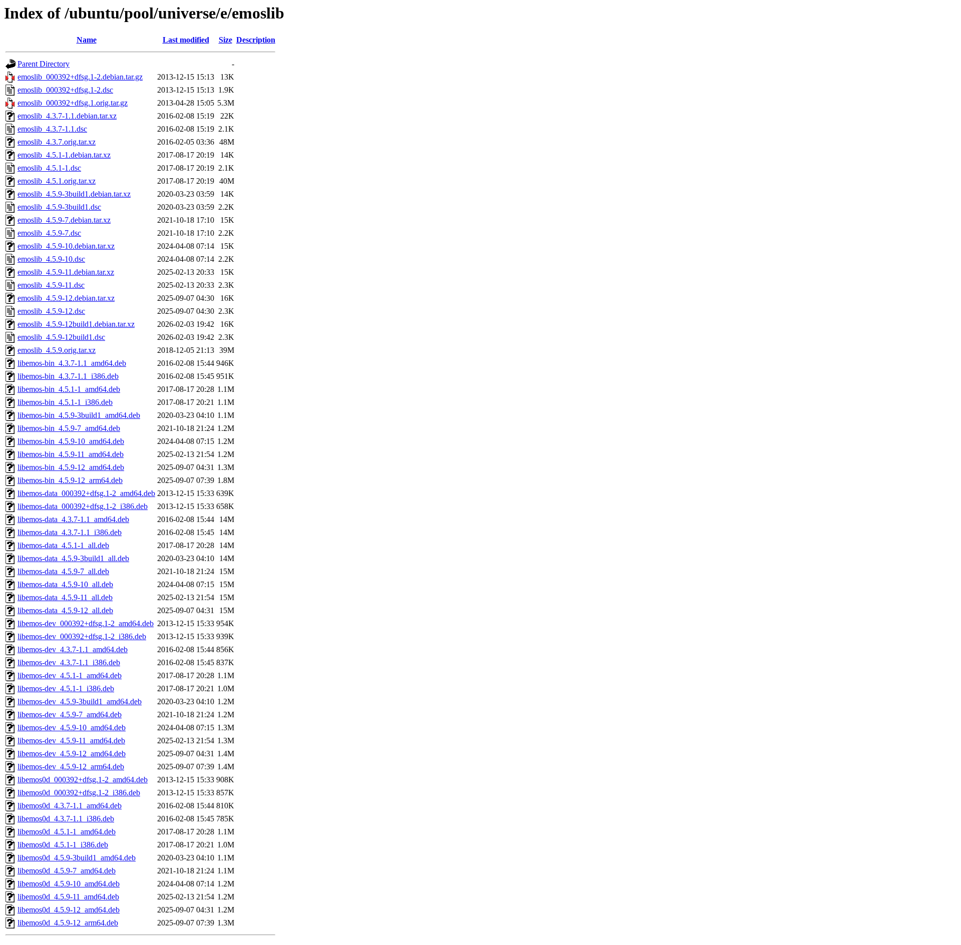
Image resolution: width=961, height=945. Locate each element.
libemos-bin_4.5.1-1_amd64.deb (69, 389)
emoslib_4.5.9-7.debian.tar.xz (64, 220)
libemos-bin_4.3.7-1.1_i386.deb (68, 376)
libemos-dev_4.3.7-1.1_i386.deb (69, 662)
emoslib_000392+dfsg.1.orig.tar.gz (73, 103)
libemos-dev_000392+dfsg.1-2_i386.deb (82, 636)
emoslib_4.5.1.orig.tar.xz (57, 181)
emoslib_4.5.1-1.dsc (49, 168)
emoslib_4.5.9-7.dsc (49, 233)
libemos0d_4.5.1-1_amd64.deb (67, 831)
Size (225, 40)
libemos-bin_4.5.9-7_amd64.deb (69, 428)
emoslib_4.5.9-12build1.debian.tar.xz (76, 324)
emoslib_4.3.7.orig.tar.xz (57, 142)
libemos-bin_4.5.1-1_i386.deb (65, 402)
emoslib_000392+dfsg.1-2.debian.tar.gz (80, 77)
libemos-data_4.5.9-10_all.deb (65, 584)
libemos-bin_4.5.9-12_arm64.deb (70, 480)
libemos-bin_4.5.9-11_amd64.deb (71, 454)
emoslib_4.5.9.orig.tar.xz (57, 350)
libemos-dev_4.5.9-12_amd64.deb (72, 753)
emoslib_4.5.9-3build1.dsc (59, 207)
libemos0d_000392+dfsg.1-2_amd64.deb (83, 779)
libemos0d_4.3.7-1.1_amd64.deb (70, 805)
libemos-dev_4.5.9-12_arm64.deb (71, 766)
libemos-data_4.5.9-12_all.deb (65, 610)
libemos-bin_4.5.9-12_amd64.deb (71, 467)
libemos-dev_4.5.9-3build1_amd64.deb (80, 701)
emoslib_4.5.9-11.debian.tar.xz (66, 272)
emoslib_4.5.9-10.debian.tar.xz (66, 246)
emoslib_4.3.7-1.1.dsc (52, 129)
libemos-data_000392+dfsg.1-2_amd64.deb (86, 493)
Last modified (186, 40)
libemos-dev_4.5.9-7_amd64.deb (70, 714)
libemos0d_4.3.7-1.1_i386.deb (66, 818)
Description (255, 40)
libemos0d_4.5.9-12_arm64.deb (68, 922)
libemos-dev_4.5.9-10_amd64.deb (72, 727)
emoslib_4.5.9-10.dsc (51, 259)
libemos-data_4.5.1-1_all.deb (63, 545)
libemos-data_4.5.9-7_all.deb (63, 571)
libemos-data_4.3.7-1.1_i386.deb (70, 532)
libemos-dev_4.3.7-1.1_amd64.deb (73, 649)
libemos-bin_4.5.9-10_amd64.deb (71, 441)
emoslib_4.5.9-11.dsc (51, 285)
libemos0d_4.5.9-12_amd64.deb (69, 909)
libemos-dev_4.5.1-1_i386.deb (66, 688)
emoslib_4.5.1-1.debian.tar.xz (64, 155)
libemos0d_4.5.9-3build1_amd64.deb (77, 857)
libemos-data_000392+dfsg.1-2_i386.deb (83, 506)
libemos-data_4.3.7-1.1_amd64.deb (73, 519)
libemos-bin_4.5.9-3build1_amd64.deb (79, 415)
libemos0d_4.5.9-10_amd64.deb (69, 883)
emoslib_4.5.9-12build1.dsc (61, 337)
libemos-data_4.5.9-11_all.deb (65, 597)
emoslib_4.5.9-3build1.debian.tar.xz (74, 194)
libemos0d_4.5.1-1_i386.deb (63, 844)
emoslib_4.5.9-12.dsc (51, 311)
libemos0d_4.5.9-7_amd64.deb (67, 870)
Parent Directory (44, 64)
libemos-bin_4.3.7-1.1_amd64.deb (72, 363)
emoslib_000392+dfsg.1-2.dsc (65, 90)
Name (87, 40)
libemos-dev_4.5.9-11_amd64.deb (71, 740)
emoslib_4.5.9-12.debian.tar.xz (66, 298)
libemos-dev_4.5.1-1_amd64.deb (70, 675)
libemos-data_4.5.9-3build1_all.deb (73, 558)
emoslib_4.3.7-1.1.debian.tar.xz (67, 116)
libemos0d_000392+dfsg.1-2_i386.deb (79, 792)
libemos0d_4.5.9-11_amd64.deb (68, 896)
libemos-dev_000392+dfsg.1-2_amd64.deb (86, 623)
